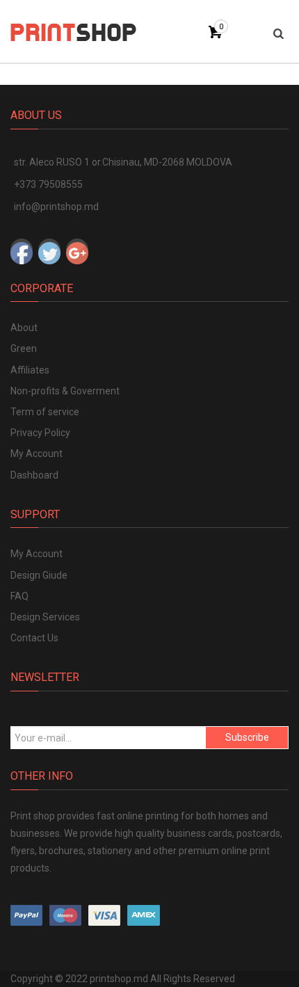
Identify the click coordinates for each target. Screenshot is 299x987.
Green (23, 348)
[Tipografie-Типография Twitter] (49, 250)
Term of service (44, 411)
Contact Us (34, 637)
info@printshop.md (56, 206)
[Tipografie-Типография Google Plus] (77, 250)
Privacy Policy (40, 432)
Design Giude (38, 575)
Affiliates (29, 370)
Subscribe (247, 737)
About (24, 327)
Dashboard (34, 475)
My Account (36, 453)
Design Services (45, 617)
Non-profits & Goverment (65, 390)
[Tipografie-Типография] (73, 31)
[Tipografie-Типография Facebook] (21, 250)
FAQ (19, 596)
